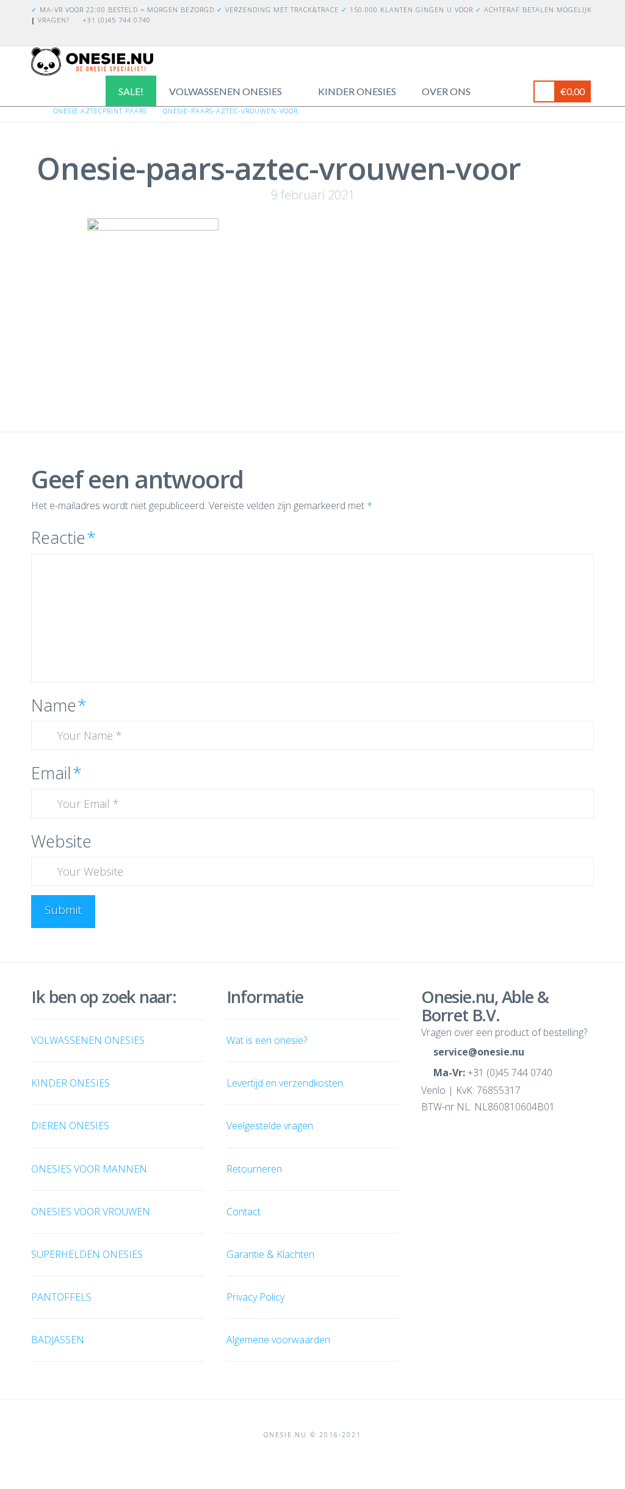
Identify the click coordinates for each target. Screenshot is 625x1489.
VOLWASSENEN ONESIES (88, 1040)
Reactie (63, 537)
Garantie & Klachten (270, 1254)
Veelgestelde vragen (269, 1125)
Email (56, 773)
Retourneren (254, 1169)
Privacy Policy (255, 1297)
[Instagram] (586, 36)
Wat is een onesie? (266, 1040)
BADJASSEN (57, 1339)
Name (59, 705)
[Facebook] (572, 36)
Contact (243, 1211)
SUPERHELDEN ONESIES (87, 1254)
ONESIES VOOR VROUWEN (90, 1211)
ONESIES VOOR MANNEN (89, 1169)
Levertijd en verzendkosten (284, 1083)
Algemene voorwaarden (278, 1339)
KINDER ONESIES (70, 1083)
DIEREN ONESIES (70, 1125)
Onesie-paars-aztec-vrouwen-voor (230, 110)
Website (61, 841)
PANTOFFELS (61, 1297)
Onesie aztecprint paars (100, 110)
